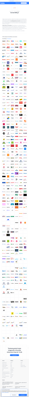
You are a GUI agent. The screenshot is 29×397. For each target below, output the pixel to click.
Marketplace (9, 38)
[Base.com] (3, 3)
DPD (10, 373)
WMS (3, 369)
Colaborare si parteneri (23, 366)
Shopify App (11, 370)
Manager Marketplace (4, 365)
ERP (2, 370)
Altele (11, 377)
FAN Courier (11, 374)
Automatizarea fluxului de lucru (6, 373)
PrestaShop (11, 369)
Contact (21, 362)
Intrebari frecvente (23, 365)
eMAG (11, 365)
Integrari (15, 11)
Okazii (11, 366)
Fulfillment (9, 304)
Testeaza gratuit (14, 355)
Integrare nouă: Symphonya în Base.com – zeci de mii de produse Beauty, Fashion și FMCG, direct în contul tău (8, 383)
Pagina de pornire (11, 11)
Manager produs (4, 366)
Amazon (11, 362)
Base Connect (4, 374)
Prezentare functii (4, 362)
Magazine (8, 256)
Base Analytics (4, 377)
